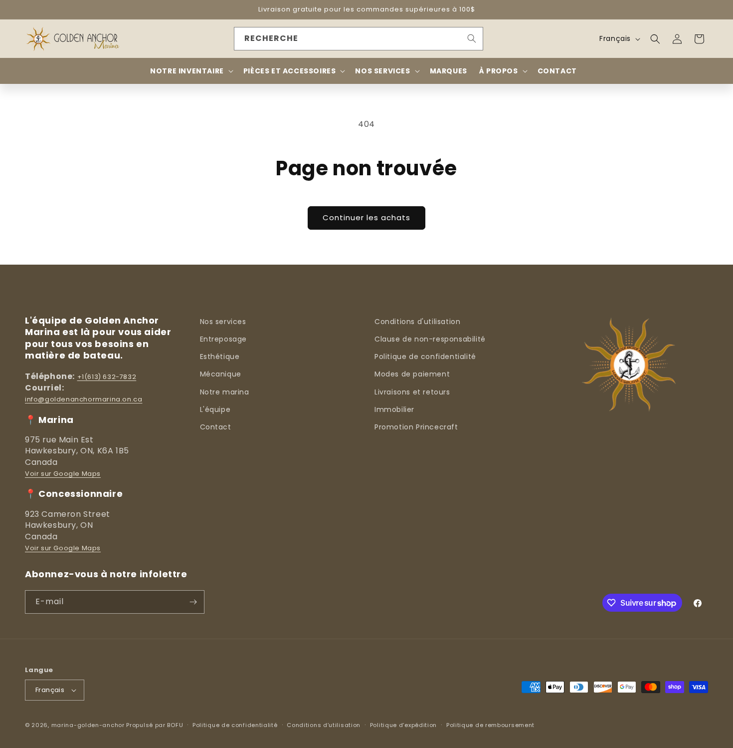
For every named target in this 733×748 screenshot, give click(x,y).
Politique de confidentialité (425, 357)
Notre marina (224, 392)
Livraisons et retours (412, 392)
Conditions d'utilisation (417, 322)
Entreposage (223, 339)
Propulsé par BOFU (154, 725)
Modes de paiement (412, 374)
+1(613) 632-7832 (107, 377)
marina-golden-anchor (88, 725)
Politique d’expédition (403, 725)
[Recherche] (472, 38)
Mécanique (220, 374)
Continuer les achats (366, 217)
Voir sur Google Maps (63, 473)
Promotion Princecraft (416, 427)
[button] (655, 39)
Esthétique (220, 357)
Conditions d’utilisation (324, 725)
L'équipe (215, 409)
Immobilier (394, 409)
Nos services (223, 322)
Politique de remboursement (490, 725)
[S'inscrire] (193, 602)
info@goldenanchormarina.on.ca (83, 399)
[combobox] (358, 38)
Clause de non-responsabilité (430, 339)
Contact (215, 427)
